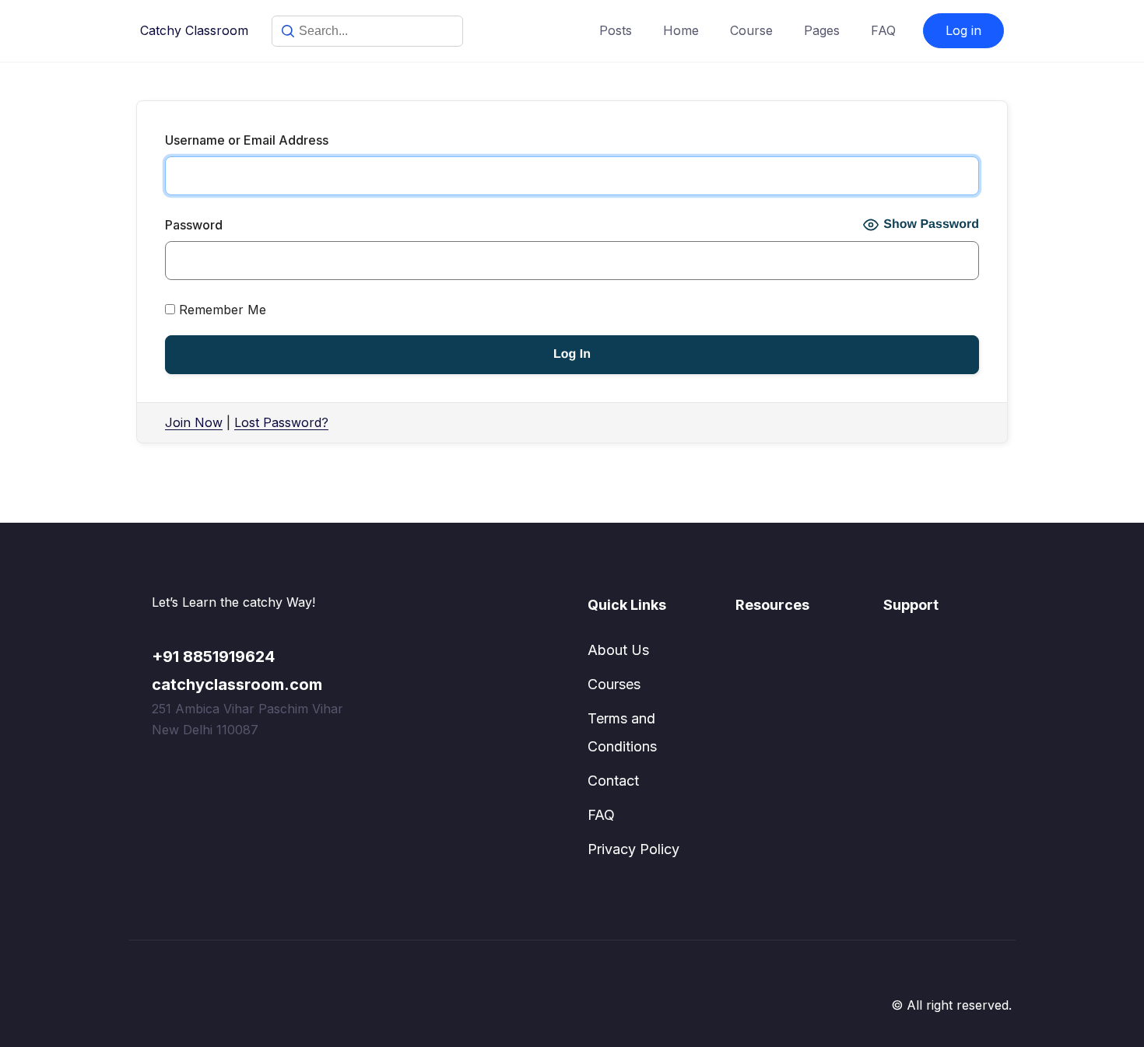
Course (751, 30)
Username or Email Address (246, 140)
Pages (822, 30)
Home (681, 30)
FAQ (883, 30)
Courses (614, 684)
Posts (615, 30)
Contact (613, 780)
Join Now (194, 422)
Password (194, 225)
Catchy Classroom (194, 30)
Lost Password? (281, 422)
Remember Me (220, 309)
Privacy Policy (633, 849)
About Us (618, 650)
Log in (963, 30)
